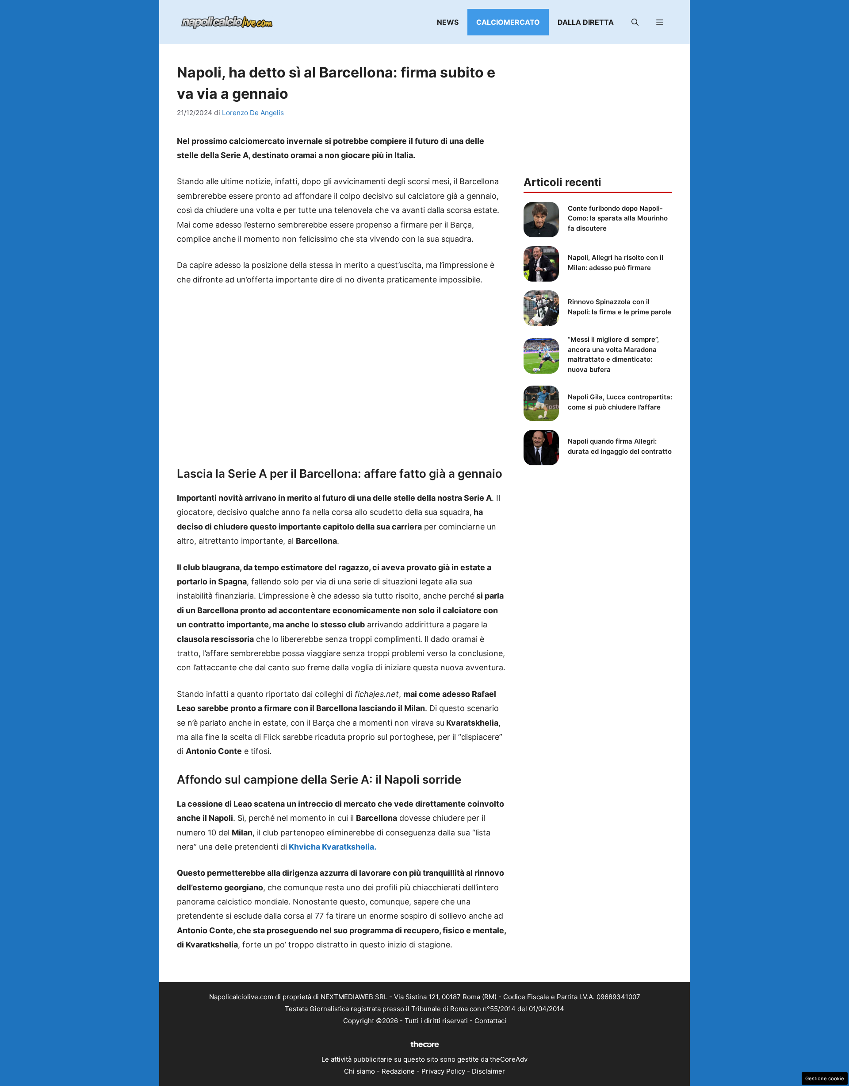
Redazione (398, 1071)
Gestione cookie (824, 1078)
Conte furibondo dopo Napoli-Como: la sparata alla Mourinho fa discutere (618, 218)
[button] (635, 22)
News (448, 22)
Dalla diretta (586, 22)
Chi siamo (359, 1071)
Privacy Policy (443, 1071)
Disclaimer (488, 1071)
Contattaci (490, 1020)
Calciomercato (508, 22)
